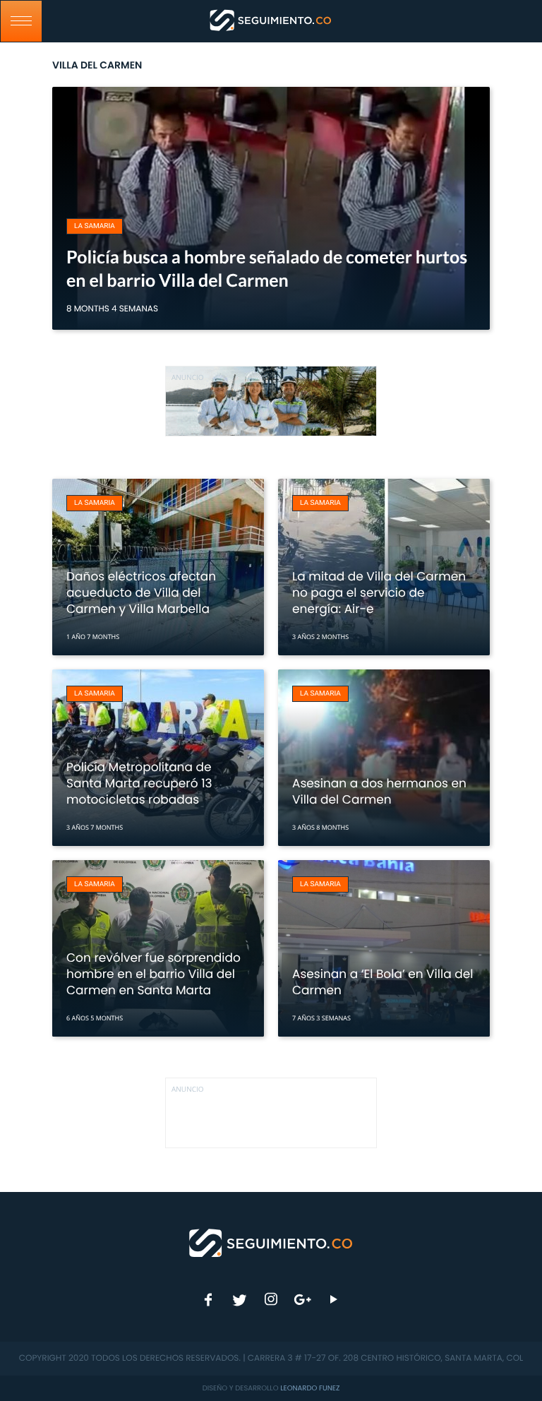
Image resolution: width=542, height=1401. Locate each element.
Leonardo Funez (309, 1388)
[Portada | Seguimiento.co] (271, 1242)
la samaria (94, 226)
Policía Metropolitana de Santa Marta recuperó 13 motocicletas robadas (139, 783)
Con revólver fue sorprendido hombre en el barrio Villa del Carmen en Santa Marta (153, 973)
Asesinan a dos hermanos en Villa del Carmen (379, 791)
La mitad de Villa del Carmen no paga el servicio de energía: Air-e (379, 592)
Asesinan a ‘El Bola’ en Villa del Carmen (382, 981)
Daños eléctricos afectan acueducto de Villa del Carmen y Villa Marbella (141, 592)
